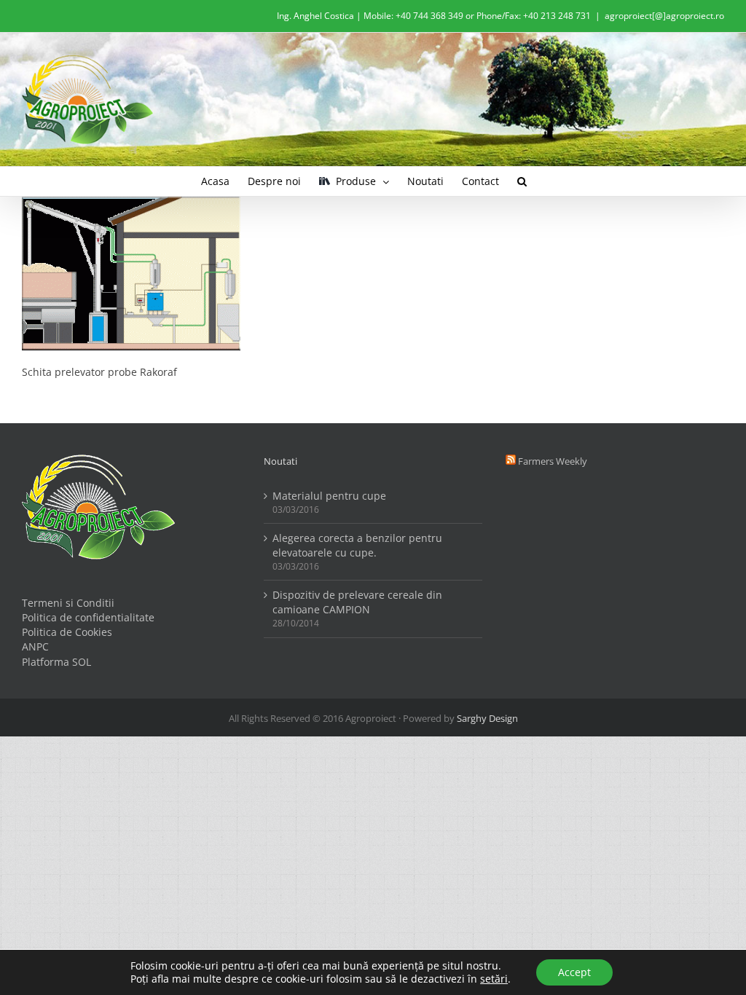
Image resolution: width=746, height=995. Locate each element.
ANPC (35, 646)
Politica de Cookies (67, 632)
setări (494, 979)
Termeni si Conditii (68, 603)
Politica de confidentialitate (88, 617)
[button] (522, 181)
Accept (574, 972)
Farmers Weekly (552, 461)
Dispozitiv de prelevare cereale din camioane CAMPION (357, 602)
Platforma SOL (56, 662)
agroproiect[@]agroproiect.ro (664, 15)
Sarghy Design (487, 718)
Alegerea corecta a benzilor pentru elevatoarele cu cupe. (357, 545)
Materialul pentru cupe (329, 496)
